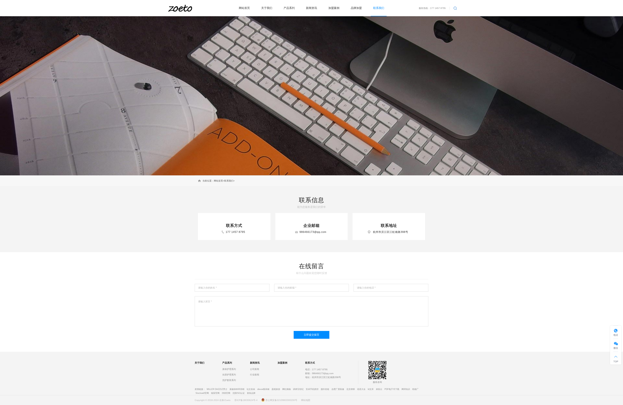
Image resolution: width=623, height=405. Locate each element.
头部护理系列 (229, 374)
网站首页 (218, 180)
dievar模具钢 (263, 389)
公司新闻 (254, 369)
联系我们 (228, 180)
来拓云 (379, 389)
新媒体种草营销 (237, 389)
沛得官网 (226, 393)
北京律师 (350, 389)
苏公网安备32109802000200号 (281, 400)
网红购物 (286, 389)
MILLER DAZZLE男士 (217, 389)
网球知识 (406, 389)
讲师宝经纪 (298, 389)
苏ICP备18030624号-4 (245, 400)
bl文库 (371, 389)
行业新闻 (254, 374)
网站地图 (305, 400)
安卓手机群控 (312, 389)
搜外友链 (325, 389)
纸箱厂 (415, 389)
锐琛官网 (215, 393)
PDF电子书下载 (392, 389)
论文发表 (251, 389)
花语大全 (361, 389)
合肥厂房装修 (337, 389)
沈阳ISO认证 (238, 393)
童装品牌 (251, 393)
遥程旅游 (276, 389)
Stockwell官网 (202, 393)
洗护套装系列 (229, 380)
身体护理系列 (229, 369)
